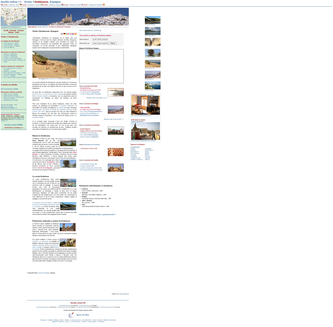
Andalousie (41, 1)
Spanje (78, 5)
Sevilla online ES (78, 303)
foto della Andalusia (123, 294)
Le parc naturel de (89, 92)
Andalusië (85, 307)
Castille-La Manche (137, 159)
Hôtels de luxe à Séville (11, 94)
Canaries (133, 155)
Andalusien (45, 307)
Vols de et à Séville (7, 106)
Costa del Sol (48, 94)
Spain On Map (82, 315)
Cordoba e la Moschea (40, 241)
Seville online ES (42, 27)
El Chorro (148, 46)
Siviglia (45, 5)
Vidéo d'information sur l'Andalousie (90, 30)
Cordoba (50, 320)
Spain (17, 5)
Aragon (133, 148)
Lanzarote (101, 321)
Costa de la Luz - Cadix (11, 43)
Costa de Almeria (9, 47)
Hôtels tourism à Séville (11, 95)
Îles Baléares (135, 151)
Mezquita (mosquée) (42, 109)
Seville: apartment (142, 95)
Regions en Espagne (138, 144)
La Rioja (147, 158)
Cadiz (61, 320)
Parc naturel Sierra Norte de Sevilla (91, 170)
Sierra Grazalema (150, 35)
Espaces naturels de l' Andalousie (12, 66)
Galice (147, 151)
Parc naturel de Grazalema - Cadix (14, 73)
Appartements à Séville (11, 100)
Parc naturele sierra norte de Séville (15, 77)
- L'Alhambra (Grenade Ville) (88, 133)
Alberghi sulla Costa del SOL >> (114, 119)
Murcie (147, 155)
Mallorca (54, 321)
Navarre (147, 156)
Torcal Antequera (150, 57)
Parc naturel (91, 111)
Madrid (106, 320)
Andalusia (88, 305)
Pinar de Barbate (150, 24)
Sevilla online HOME (14, 125)
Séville (54, 109)
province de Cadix (91, 86)
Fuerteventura (92, 321)
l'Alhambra (13, 55)
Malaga (56, 320)
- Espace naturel (88, 137)
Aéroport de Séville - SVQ (9, 104)
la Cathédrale (13, 54)
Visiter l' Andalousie (9, 37)
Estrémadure (149, 150)
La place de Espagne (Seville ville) (91, 168)
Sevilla (5, 5)
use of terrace (135, 115)
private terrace (136, 140)
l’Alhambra (71, 105)
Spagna (58, 5)
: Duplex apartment (138, 120)
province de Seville (91, 160)
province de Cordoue (92, 144)
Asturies (133, 150)
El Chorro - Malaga (9, 76)
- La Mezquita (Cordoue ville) (88, 148)
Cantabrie (134, 156)
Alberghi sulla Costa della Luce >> (97, 98)
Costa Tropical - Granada (12, 46)
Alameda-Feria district (148, 140)
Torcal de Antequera (45, 168)
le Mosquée (14, 57)
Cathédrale (62, 109)
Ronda (67, 320)
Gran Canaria (75, 321)
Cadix (54, 115)
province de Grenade (92, 125)
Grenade (63, 105)
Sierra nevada (37, 96)
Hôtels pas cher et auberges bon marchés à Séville (14, 97)
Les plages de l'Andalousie (10, 41)
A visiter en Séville (9, 85)
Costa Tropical (57, 94)
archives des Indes (38, 111)
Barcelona (112, 320)
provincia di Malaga (43, 273)
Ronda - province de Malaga (12, 58)
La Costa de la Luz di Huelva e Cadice (45, 202)
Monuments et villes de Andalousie (13, 52)
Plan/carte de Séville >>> (9, 108)
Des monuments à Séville (9, 89)
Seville (85, 5)
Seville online (9, 1)
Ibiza (67, 321)
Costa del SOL (86, 320)
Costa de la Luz (54, 78)
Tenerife (83, 321)
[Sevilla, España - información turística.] (104, 5)
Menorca (61, 321)
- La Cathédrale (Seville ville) (88, 164)
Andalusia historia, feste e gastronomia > (97, 214)
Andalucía (68, 305)
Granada (43, 320)
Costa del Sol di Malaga (40, 204)
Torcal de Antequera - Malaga (13, 74)
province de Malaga (91, 103)
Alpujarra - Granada (10, 71)
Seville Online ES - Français (10, 114)
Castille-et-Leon (135, 158)
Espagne (99, 5)
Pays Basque (135, 153)
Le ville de (90, 94)
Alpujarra (46, 96)
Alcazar (69, 109)
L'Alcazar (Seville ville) (87, 166)
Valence (147, 159)
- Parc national (88, 135)
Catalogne (148, 148)
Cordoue (60, 107)
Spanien (37, 5)
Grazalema (50, 162)
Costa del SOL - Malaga (11, 44)
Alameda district (146, 115)
